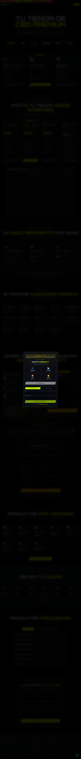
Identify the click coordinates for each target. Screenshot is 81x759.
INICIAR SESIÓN (32, 388)
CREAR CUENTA (48, 388)
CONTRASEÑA (27, 395)
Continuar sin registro (43, 404)
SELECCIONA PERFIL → (40, 401)
